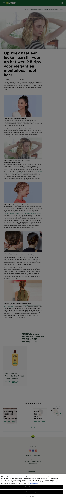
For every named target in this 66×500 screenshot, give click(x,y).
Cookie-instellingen (31, 496)
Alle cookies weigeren (31, 492)
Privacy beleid (34, 483)
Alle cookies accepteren (31, 487)
